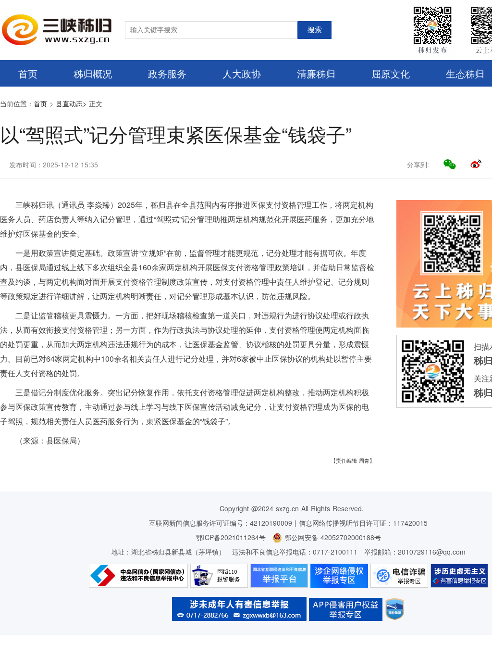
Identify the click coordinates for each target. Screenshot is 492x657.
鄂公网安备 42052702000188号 (331, 537)
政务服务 (167, 73)
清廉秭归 (316, 73)
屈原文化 (390, 73)
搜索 (315, 30)
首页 (27, 73)
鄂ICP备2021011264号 (231, 537)
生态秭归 (465, 73)
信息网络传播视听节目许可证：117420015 (363, 523)
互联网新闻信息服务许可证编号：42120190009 (220, 523)
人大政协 (241, 73)
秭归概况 (93, 73)
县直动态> (71, 103)
